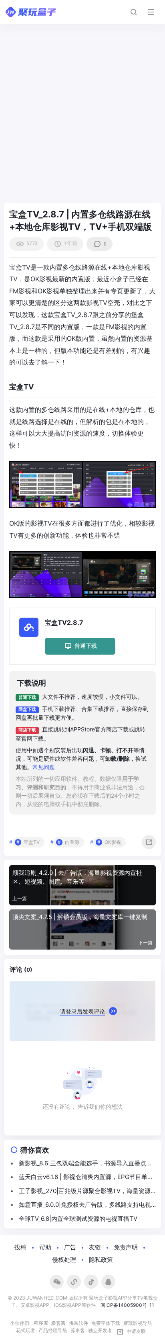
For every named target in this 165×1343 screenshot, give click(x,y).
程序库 (41, 1323)
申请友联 (136, 1332)
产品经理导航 (52, 1330)
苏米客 (77, 1330)
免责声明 (126, 1247)
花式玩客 (25, 1330)
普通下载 (85, 645)
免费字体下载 (105, 1323)
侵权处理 (64, 1259)
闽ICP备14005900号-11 (127, 1305)
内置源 (72, 842)
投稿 (20, 1247)
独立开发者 (100, 1330)
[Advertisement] (82, 117)
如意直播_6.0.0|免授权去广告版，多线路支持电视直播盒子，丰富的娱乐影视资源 (85, 1205)
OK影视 (113, 842)
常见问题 (43, 767)
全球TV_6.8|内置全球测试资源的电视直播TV (78, 1218)
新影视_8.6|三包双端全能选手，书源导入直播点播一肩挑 (85, 1163)
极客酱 (58, 1323)
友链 (95, 1247)
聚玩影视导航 (137, 1323)
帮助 (45, 1247)
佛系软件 (78, 1323)
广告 (70, 1247)
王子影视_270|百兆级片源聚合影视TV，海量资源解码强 (85, 1191)
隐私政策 (101, 1259)
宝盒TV (32, 842)
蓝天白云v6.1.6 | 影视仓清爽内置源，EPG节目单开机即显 (86, 1177)
